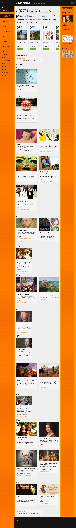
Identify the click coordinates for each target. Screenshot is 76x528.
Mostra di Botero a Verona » (25, 152)
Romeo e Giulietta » (45, 503)
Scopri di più (20, 48)
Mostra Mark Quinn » (23, 416)
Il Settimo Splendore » (23, 503)
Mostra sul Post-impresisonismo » (26, 238)
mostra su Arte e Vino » (24, 271)
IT (72, 2)
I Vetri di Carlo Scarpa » (24, 120)
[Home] (16, 9)
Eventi (19, 9)
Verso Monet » (44, 299)
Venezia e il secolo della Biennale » (25, 475)
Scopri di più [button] (20, 89)
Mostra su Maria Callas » (24, 209)
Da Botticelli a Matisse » (24, 332)
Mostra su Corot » (46, 387)
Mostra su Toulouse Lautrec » (48, 151)
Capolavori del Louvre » (46, 446)
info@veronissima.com (34, 60)
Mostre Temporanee (24, 9)
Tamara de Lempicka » (46, 239)
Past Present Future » (23, 387)
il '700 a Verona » (22, 357)
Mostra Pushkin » (46, 471)
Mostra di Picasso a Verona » (48, 181)
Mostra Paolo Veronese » (24, 302)
